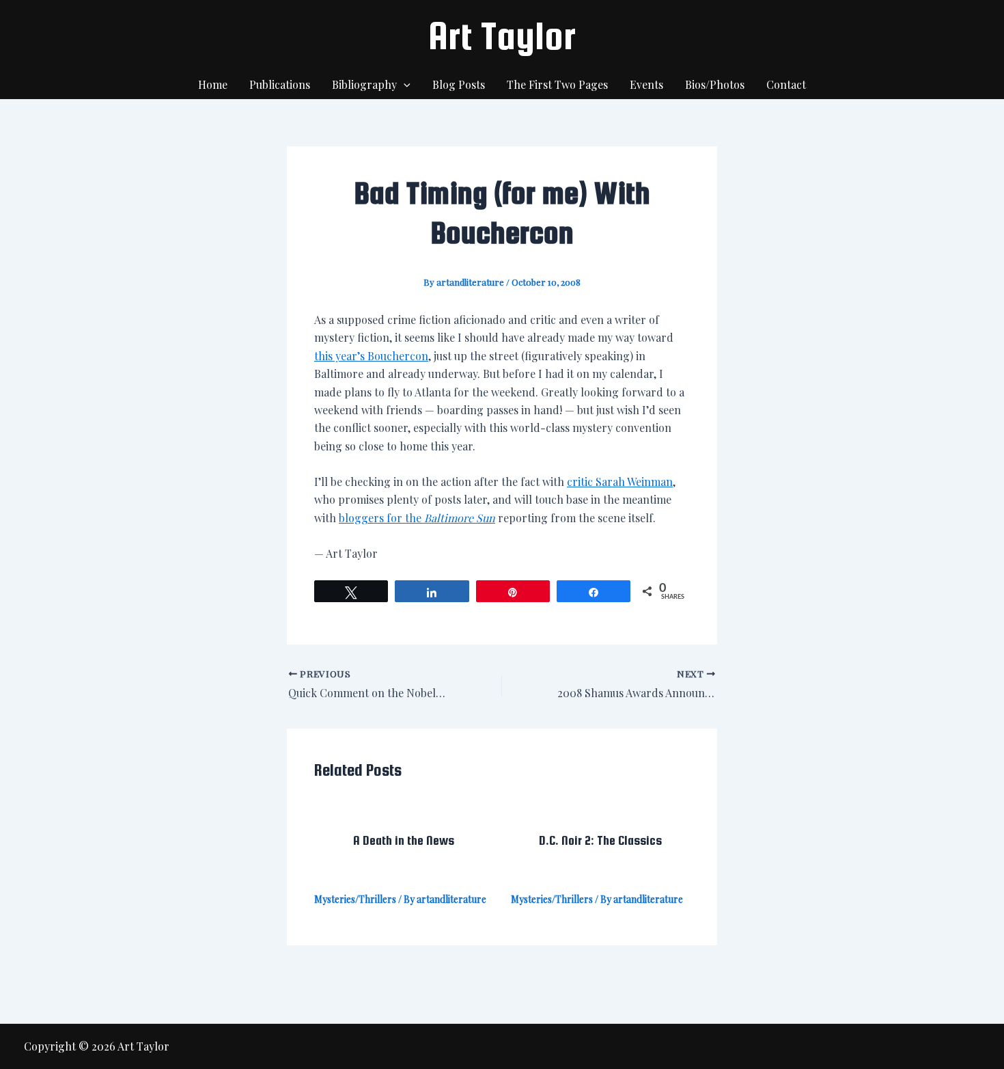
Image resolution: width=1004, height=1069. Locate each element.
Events (646, 84)
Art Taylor (502, 35)
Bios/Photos (714, 84)
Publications (279, 84)
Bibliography (364, 84)
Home (212, 84)
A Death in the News (403, 840)
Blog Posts (458, 84)
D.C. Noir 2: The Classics (600, 840)
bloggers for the (381, 518)
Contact (786, 84)
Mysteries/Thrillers (355, 899)
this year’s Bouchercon (371, 356)
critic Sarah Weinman (620, 481)
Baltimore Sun (459, 518)
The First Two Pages (557, 84)
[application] (403, 84)
